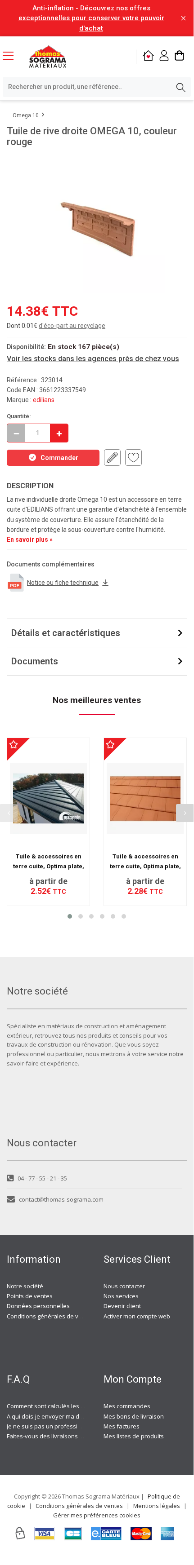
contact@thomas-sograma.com (61, 1199)
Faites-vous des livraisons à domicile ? (59, 1436)
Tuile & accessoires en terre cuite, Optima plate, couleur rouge (145, 866)
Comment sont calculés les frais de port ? (62, 1406)
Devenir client (122, 1306)
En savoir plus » (30, 539)
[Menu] (12, 56)
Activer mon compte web (137, 1316)
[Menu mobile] (12, 55)
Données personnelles (38, 1306)
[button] (69, 916)
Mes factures (122, 1426)
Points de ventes (30, 1296)
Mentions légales (156, 1506)
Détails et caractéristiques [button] (65, 633)
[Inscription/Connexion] (164, 57)
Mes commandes (127, 1406)
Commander (59, 457)
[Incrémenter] (59, 433)
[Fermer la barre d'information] (183, 18)
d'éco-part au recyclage (72, 325)
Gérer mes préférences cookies (96, 1515)
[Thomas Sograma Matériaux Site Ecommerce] (48, 56)
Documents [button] (34, 661)
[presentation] (185, 813)
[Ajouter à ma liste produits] (133, 457)
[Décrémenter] (16, 433)
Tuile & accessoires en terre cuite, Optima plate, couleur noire (48, 866)
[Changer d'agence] (148, 57)
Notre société (25, 1286)
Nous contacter (124, 1286)
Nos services (121, 1296)
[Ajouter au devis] (112, 457)
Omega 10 (26, 115)
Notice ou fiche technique (63, 582)
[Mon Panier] (179, 57)
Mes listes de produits (134, 1436)
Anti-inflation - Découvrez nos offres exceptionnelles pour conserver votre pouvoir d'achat (91, 18)
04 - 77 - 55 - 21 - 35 (42, 1178)
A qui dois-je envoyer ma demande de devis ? (69, 1416)
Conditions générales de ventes (50, 1316)
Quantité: (19, 416)
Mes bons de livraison (134, 1416)
